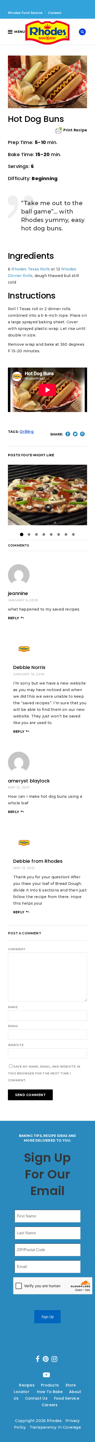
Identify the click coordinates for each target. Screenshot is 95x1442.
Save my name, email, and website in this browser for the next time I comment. (44, 1073)
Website (16, 1045)
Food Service (66, 1398)
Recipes (26, 1385)
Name (13, 1007)
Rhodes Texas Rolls (30, 269)
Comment (17, 949)
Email (13, 1026)
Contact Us (36, 1398)
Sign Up (47, 1317)
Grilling (27, 431)
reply (13, 618)
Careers (54, 13)
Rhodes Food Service (25, 13)
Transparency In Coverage (55, 1427)
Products (50, 1385)
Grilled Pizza (47, 495)
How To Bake (50, 1391)
